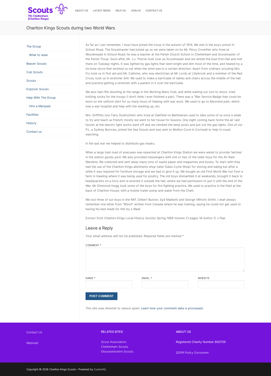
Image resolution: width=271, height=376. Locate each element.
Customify (100, 369)
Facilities (32, 114)
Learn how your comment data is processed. (172, 308)
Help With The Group (41, 97)
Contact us (34, 131)
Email (147, 278)
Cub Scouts (34, 72)
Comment (94, 245)
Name (90, 278)
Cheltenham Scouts (114, 346)
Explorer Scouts (37, 89)
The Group (33, 46)
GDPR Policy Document (192, 352)
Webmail (32, 343)
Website (204, 278)
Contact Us (34, 332)
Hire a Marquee (40, 106)
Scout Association (113, 342)
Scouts (31, 80)
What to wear (38, 55)
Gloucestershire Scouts (117, 351)
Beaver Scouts (36, 63)
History (31, 123)
